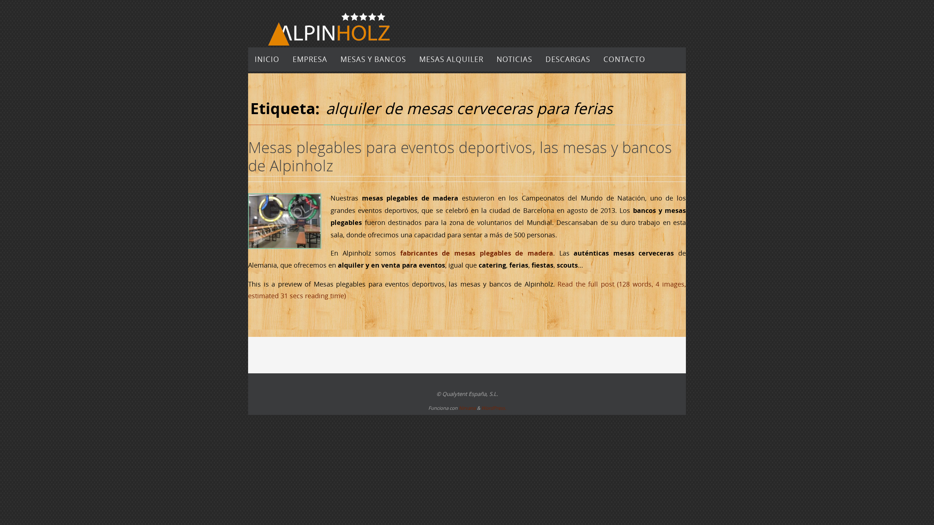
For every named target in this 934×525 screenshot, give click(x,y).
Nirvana (467, 408)
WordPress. (493, 408)
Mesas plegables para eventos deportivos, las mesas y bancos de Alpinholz (460, 156)
